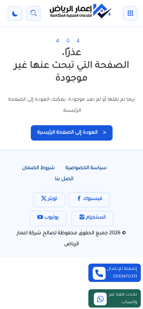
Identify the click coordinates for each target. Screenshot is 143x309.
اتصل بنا (64, 179)
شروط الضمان (38, 168)
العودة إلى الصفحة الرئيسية (71, 132)
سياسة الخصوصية (86, 168)
